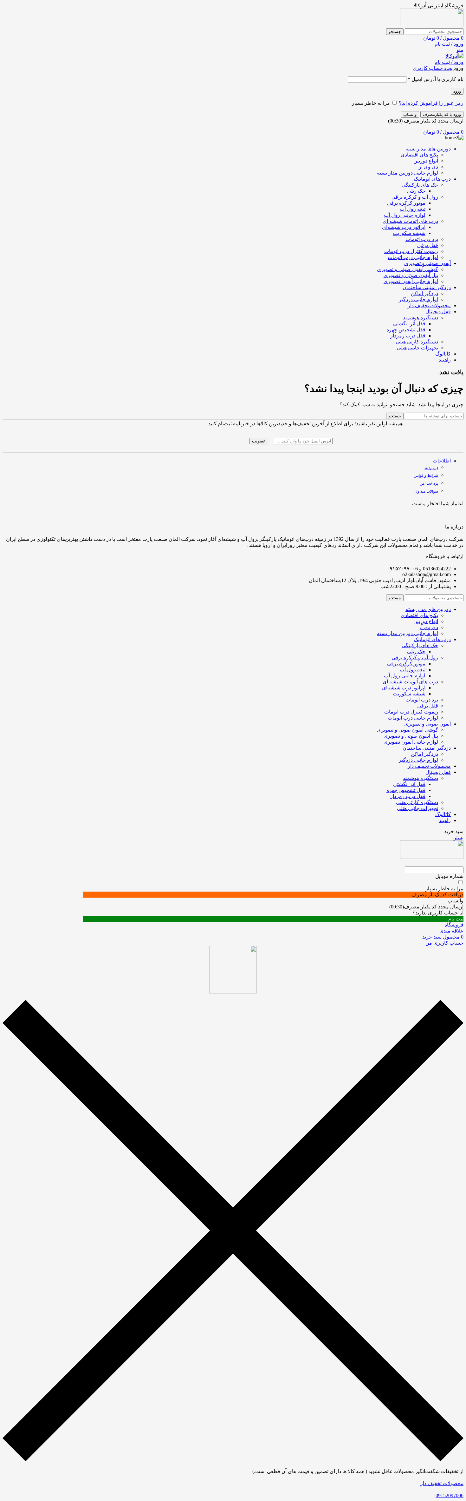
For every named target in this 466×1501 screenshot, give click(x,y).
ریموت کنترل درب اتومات (411, 251)
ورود (457, 91)
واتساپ (410, 114)
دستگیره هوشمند (420, 317)
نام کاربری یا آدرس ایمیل (435, 79)
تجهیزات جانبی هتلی (417, 347)
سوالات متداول (426, 491)
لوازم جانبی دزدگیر (418, 299)
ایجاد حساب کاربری (433, 68)
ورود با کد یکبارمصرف (442, 114)
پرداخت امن (429, 483)
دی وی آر (428, 166)
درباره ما (431, 467)
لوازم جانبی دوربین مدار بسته (407, 173)
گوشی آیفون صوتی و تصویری (407, 269)
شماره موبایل (449, 876)
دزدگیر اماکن (424, 293)
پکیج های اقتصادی (419, 154)
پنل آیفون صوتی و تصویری (411, 275)
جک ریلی (416, 191)
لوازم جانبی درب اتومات (413, 257)
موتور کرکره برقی (406, 203)
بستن (457, 837)
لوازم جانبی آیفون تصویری (411, 281)
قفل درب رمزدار (407, 335)
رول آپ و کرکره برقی (415, 197)
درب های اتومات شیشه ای (410, 221)
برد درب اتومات (421, 239)
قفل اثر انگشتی (409, 323)
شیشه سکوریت (409, 233)
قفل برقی (427, 245)
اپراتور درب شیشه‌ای (403, 227)
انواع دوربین (425, 160)
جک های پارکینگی (420, 185)
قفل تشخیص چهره (405, 329)
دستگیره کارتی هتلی (417, 341)
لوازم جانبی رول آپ (404, 215)
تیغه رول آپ (412, 209)
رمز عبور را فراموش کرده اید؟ (431, 103)
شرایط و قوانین (426, 475)
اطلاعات (442, 460)
